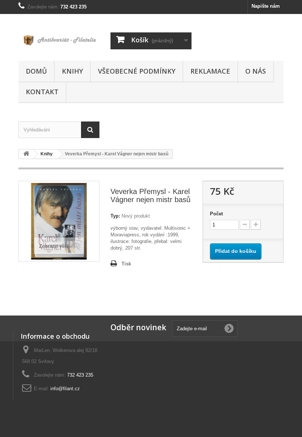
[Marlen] (58, 40)
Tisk (126, 264)
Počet (216, 213)
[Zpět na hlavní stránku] (26, 154)
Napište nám (266, 6)
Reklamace (210, 71)
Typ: (115, 216)
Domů (36, 71)
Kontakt (42, 91)
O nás (255, 71)
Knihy (72, 71)
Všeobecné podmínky (136, 71)
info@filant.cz (65, 388)
